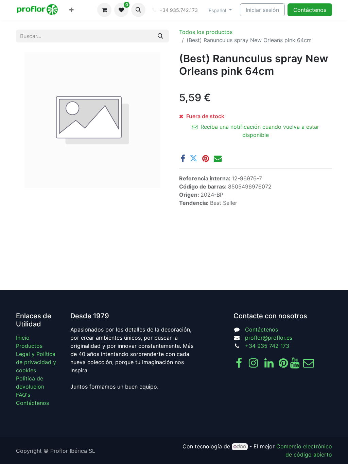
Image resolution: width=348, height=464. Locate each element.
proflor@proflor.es (268, 337)
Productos (29, 345)
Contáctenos (309, 9)
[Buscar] (160, 36)
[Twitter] (193, 158)
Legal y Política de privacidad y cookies (36, 362)
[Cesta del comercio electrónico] (104, 10)
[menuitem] (71, 10)
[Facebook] (182, 158)
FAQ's (23, 394)
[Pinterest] (205, 158)
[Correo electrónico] (218, 158)
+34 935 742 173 (267, 345)
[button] (138, 10)
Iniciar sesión (262, 9)
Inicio (23, 337)
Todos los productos (205, 32)
